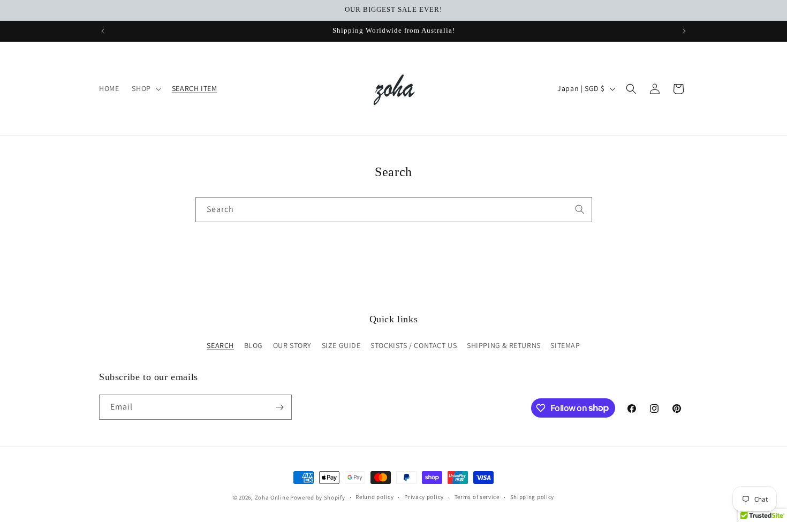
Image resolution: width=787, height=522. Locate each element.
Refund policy (374, 497)
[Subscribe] (279, 407)
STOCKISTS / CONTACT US (413, 345)
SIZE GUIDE (341, 345)
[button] (145, 88)
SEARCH (220, 345)
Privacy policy (424, 497)
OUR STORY (292, 345)
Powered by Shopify (317, 497)
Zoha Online (272, 497)
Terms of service (477, 497)
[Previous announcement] (103, 31)
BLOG (253, 345)
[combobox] (394, 210)
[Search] (580, 209)
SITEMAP (565, 345)
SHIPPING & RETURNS (504, 345)
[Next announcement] (684, 31)
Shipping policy (532, 497)
